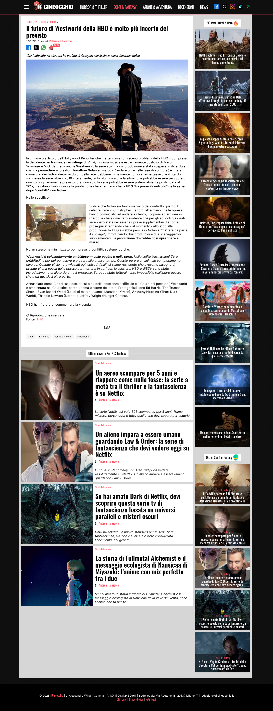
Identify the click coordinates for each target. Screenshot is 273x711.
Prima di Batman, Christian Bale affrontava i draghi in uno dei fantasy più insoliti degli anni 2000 (222, 101)
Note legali (151, 699)
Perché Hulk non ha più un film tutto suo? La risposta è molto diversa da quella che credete (222, 352)
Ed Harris (44, 336)
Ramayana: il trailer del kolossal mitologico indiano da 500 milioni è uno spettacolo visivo (222, 394)
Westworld (83, 336)
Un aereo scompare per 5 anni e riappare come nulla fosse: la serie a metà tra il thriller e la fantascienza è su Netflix (222, 541)
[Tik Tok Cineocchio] (239, 7)
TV (36, 22)
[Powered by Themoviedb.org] (247, 7)
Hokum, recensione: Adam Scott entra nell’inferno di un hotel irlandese (222, 434)
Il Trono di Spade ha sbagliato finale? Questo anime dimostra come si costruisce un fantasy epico (222, 185)
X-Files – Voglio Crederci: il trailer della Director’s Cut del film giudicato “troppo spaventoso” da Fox (222, 665)
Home (29, 22)
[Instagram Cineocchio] (231, 7)
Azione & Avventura (157, 7)
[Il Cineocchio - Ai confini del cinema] (53, 7)
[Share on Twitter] (36, 49)
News (204, 7)
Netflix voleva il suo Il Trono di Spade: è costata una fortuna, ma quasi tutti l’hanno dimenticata (222, 59)
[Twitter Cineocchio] (223, 7)
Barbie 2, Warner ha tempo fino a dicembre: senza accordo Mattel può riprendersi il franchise (222, 310)
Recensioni (186, 7)
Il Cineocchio (56, 695)
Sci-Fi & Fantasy (125, 7)
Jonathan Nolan (63, 336)
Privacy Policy (136, 699)
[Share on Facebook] (28, 49)
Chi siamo (122, 699)
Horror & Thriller (93, 7)
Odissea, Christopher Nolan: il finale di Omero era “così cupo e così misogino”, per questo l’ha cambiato (222, 227)
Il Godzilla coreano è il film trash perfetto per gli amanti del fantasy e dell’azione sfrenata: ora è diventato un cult (222, 499)
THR (39, 319)
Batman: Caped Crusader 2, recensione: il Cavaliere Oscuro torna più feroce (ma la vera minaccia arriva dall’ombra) (222, 268)
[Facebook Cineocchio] (215, 7)
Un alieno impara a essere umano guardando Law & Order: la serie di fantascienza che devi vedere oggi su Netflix (222, 583)
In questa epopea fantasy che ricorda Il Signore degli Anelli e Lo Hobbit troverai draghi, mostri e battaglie (222, 143)
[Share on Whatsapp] (43, 49)
